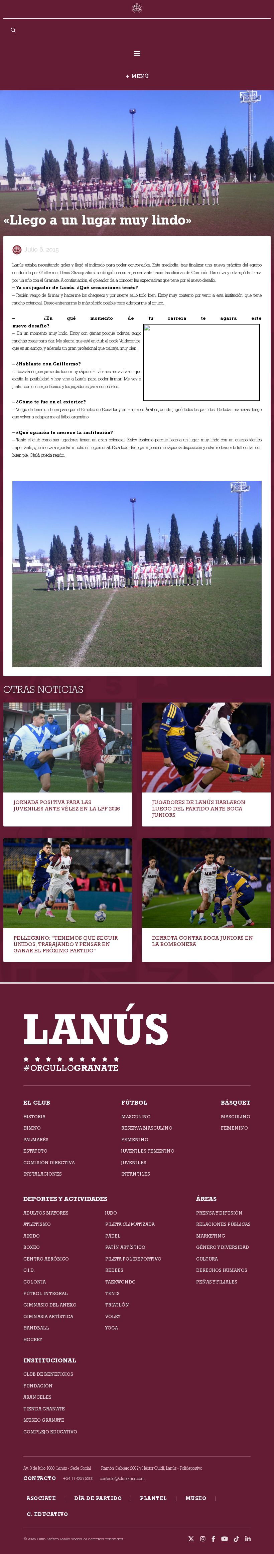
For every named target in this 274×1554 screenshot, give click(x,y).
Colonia (34, 1282)
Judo (111, 1213)
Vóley (112, 1316)
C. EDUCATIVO (47, 1514)
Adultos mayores (45, 1213)
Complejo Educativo (50, 1431)
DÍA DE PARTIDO (98, 1498)
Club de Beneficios (48, 1374)
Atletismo (37, 1224)
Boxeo (31, 1247)
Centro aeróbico (46, 1259)
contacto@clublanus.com (122, 1478)
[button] (137, 53)
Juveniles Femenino (147, 1151)
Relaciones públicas (223, 1224)
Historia (34, 1116)
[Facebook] (213, 1539)
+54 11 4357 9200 (77, 1478)
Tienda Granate (44, 1408)
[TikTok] (236, 1539)
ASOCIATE (41, 1498)
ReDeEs (114, 1270)
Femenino (134, 1139)
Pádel (113, 1236)
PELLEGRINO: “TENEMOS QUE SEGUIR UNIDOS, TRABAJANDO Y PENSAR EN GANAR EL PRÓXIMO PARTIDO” (65, 944)
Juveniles (133, 1162)
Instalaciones (42, 1174)
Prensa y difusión (219, 1213)
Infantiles (135, 1174)
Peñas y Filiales (216, 1282)
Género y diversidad (222, 1247)
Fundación (38, 1385)
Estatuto (35, 1151)
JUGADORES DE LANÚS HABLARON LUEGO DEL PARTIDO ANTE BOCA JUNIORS (198, 808)
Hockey (32, 1339)
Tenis (112, 1293)
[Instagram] (203, 1539)
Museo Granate (43, 1420)
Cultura (207, 1259)
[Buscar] (13, 30)
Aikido (31, 1236)
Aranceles (37, 1397)
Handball (36, 1327)
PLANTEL (153, 1498)
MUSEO (196, 1498)
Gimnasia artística (48, 1316)
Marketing (210, 1236)
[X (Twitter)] (191, 1539)
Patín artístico (125, 1247)
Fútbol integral (45, 1293)
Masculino (136, 1116)
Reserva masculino (146, 1128)
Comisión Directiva (49, 1162)
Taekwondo (120, 1282)
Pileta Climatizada (130, 1224)
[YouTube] (224, 1539)
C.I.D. (29, 1270)
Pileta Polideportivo (133, 1259)
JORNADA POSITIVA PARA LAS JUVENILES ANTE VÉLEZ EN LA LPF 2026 (66, 805)
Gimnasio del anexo (50, 1304)
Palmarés (35, 1139)
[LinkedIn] (248, 1539)
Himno (32, 1128)
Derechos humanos (221, 1270)
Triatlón (117, 1304)
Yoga (111, 1327)
